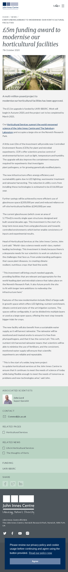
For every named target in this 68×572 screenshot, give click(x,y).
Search (56, 5)
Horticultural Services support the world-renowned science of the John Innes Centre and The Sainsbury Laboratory (30, 128)
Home (6, 17)
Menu (62, 5)
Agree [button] (35, 561)
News (14, 17)
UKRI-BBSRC (9, 468)
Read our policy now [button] (40, 553)
